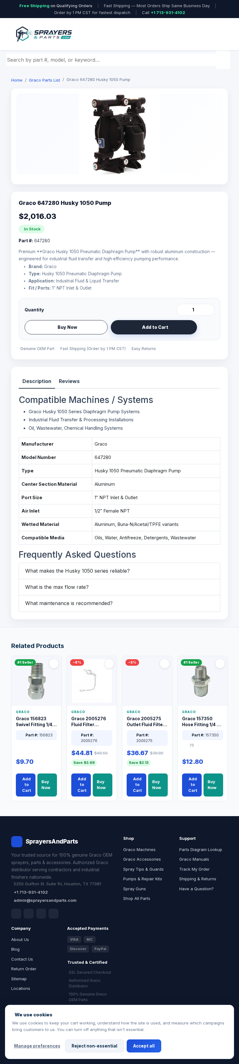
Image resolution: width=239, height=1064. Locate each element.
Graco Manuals (194, 859)
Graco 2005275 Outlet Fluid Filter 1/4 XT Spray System (146, 722)
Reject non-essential (94, 1045)
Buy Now (67, 327)
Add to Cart (155, 327)
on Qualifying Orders (55, 5)
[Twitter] (41, 914)
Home (16, 80)
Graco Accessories (142, 859)
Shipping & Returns (197, 878)
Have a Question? (196, 888)
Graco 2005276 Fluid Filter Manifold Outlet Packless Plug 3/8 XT (90, 722)
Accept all (144, 1045)
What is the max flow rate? (57, 587)
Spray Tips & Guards (143, 869)
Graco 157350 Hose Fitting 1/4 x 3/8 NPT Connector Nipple (201, 722)
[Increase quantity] (208, 309)
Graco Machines (139, 849)
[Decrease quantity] (182, 309)
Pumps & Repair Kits (142, 878)
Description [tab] (36, 381)
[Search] (224, 59)
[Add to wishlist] (207, 327)
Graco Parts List (44, 80)
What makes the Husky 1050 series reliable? (77, 571)
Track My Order (194, 869)
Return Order (23, 968)
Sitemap (19, 978)
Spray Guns (134, 888)
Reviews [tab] (69, 381)
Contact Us (22, 959)
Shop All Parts (136, 898)
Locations (20, 988)
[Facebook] (16, 914)
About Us (20, 939)
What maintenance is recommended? (69, 603)
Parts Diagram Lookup (200, 849)
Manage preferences (37, 1045)
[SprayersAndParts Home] (43, 34)
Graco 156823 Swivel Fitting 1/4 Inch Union (34, 722)
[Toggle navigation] (215, 34)
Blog (15, 949)
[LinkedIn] (29, 914)
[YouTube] (54, 914)
